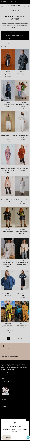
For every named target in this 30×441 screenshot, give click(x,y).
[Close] (27, 420)
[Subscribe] (26, 435)
